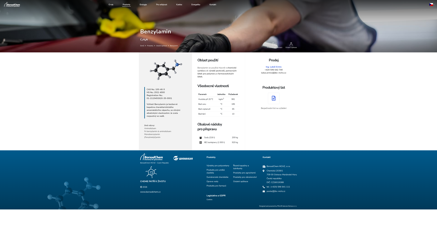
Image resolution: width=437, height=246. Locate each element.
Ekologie (143, 4)
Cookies (209, 199)
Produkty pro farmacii (216, 185)
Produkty (126, 4)
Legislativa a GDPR (216, 195)
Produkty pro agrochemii (244, 172)
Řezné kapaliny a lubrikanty (241, 167)
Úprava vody (212, 181)
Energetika (195, 4)
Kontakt (213, 4)
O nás (111, 4)
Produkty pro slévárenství (245, 177)
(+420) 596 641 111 (280, 186)
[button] (432, 5)
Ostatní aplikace (240, 181)
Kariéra (179, 4)
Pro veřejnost (161, 4)
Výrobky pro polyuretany (218, 165)
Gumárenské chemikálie (217, 177)
